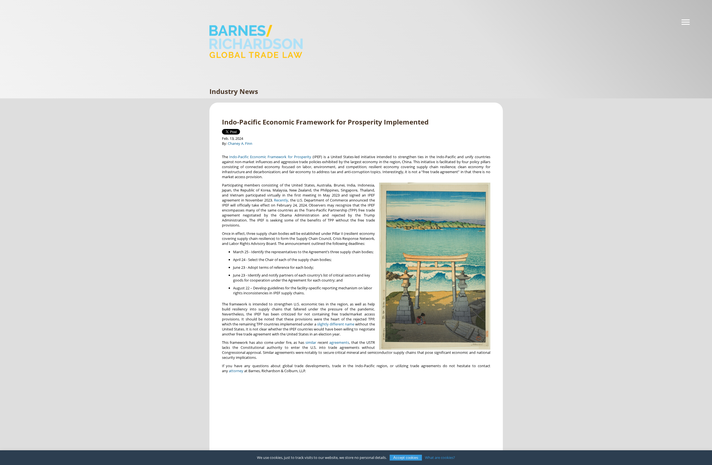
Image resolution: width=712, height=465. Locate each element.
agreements (339, 342)
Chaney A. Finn (240, 143)
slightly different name (335, 324)
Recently (281, 200)
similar (310, 342)
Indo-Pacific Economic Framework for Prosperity (270, 156)
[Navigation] (686, 22)
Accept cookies (405, 458)
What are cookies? (440, 457)
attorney (236, 370)
